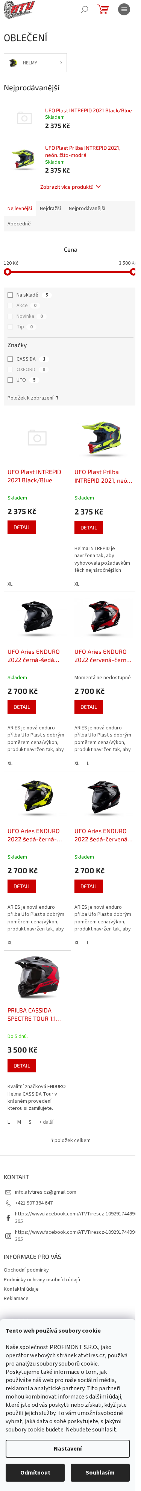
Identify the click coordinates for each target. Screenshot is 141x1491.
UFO (26, 380)
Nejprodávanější (87, 208)
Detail (22, 527)
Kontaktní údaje (21, 1289)
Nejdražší (50, 208)
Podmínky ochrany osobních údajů (42, 1280)
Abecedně (19, 224)
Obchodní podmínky (26, 1270)
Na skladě (32, 295)
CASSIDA (31, 359)
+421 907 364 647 (34, 1203)
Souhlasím (100, 1473)
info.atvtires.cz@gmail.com (45, 1192)
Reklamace (16, 1298)
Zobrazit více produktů (67, 186)
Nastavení (68, 1449)
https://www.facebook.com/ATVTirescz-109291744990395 (76, 1217)
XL (10, 584)
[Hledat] (84, 9)
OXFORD (31, 369)
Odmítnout (35, 1473)
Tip (25, 327)
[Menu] (124, 9)
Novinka (30, 316)
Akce (26, 305)
